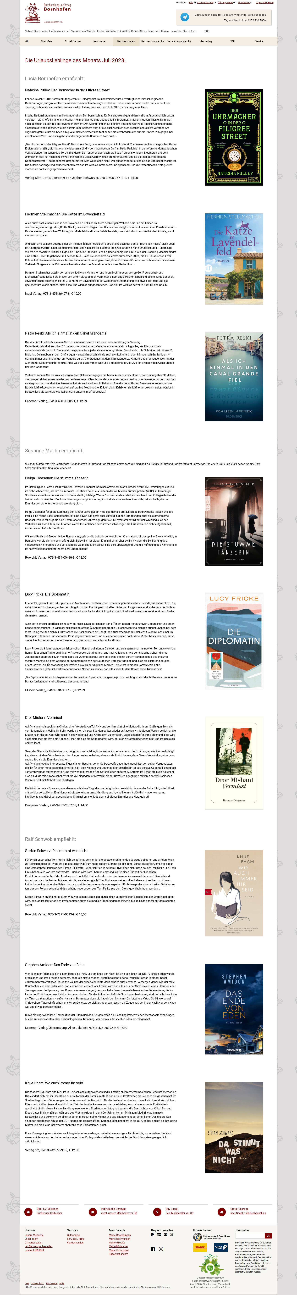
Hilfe (191, 2)
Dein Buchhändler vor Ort (180, 1213)
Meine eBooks (117, 1242)
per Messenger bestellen (38, 1246)
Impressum (51, 1283)
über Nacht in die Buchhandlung (248, 1213)
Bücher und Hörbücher (49, 1213)
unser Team (31, 1238)
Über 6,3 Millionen (47, 1208)
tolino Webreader (205, 2)
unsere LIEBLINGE (35, 1250)
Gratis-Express (239, 1208)
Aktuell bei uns (73, 41)
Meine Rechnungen (119, 1238)
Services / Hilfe (75, 1238)
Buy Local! (172, 1208)
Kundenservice (75, 1242)
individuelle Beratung (113, 1208)
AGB (27, 1283)
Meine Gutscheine (119, 1250)
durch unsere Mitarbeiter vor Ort (119, 1213)
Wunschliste (244, 2)
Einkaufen (46, 41)
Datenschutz (37, 1283)
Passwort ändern (118, 1253)
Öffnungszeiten (225, 2)
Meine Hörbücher (118, 1246)
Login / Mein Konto (264, 2)
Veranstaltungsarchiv (179, 41)
